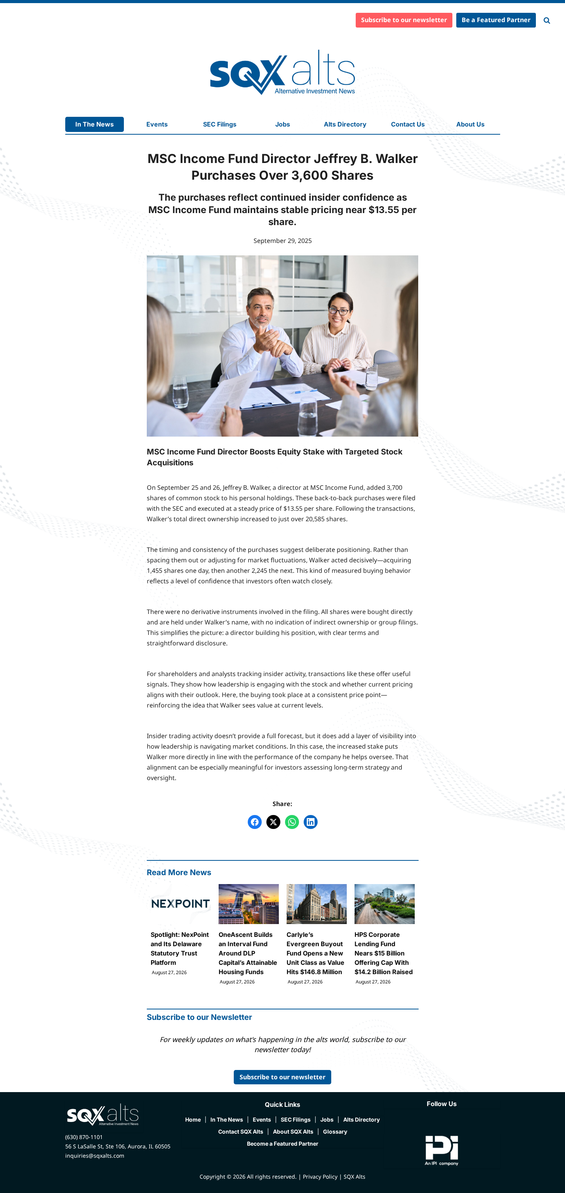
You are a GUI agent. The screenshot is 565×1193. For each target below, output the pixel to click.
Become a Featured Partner (282, 1143)
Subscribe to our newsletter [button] (404, 20)
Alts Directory (345, 124)
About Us (470, 124)
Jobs (282, 124)
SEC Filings (219, 124)
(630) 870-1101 (84, 1137)
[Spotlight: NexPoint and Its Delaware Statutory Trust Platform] (181, 930)
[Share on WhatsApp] (292, 822)
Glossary (335, 1131)
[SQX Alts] (282, 72)
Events (157, 124)
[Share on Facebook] (255, 822)
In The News (94, 124)
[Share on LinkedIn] (311, 822)
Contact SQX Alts (240, 1131)
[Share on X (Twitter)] (273, 822)
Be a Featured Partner (496, 20)
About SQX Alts (293, 1131)
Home (193, 1119)
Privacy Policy (320, 1176)
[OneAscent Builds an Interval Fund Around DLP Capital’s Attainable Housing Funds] (249, 934)
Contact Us (408, 124)
